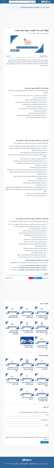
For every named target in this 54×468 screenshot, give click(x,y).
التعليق (47, 425)
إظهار (8, 56)
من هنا (15, 96)
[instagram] (10, 464)
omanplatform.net (22, 265)
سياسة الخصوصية (33, 464)
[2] (13, 143)
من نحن (46, 464)
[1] (43, 92)
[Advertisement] (27, 19)
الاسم (47, 415)
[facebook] (6, 463)
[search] (33, 2)
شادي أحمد (42, 33)
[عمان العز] (46, 1)
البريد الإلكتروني (44, 420)
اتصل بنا (41, 464)
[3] (8, 221)
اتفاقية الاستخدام (24, 464)
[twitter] (8, 463)
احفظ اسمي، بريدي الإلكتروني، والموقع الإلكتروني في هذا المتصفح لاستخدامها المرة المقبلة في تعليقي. (27, 438)
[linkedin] (12, 463)
